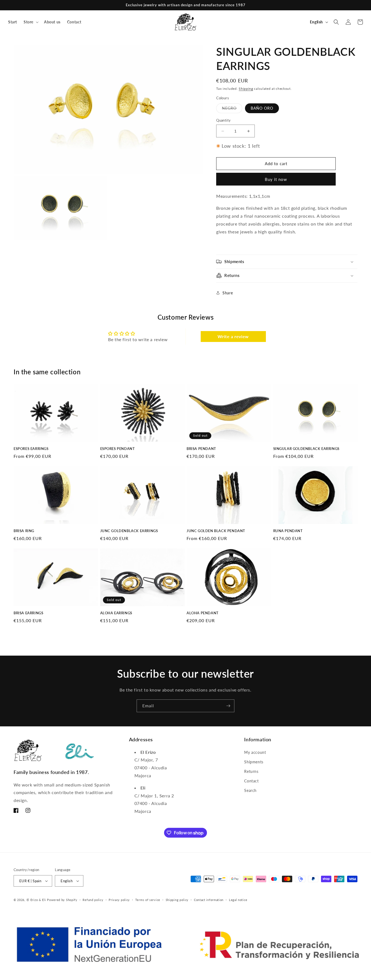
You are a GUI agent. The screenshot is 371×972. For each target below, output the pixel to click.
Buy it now (276, 179)
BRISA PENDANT (201, 448)
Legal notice (238, 900)
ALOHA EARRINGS (116, 613)
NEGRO (232, 109)
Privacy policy (119, 900)
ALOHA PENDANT (203, 613)
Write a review (233, 336)
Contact (251, 781)
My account (255, 752)
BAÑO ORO (262, 108)
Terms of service (147, 900)
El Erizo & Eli (36, 900)
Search (250, 790)
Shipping (246, 89)
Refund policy (93, 900)
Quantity (223, 120)
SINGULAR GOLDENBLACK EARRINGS (306, 448)
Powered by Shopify (62, 900)
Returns (251, 771)
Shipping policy (177, 900)
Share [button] (227, 293)
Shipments (253, 762)
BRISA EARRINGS (28, 613)
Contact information (209, 900)
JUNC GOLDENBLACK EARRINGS (129, 531)
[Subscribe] (228, 705)
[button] (30, 22)
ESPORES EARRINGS (31, 448)
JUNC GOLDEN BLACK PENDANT (216, 531)
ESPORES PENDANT (117, 448)
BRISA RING (24, 531)
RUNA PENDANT (288, 531)
